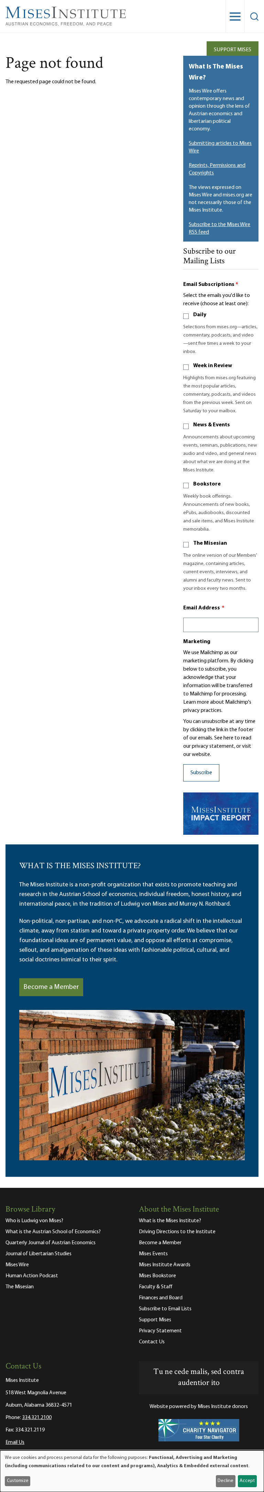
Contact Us (152, 1342)
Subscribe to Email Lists (165, 1309)
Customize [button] (18, 1480)
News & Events (211, 425)
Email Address (203, 608)
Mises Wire (17, 1265)
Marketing (196, 641)
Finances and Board (161, 1298)
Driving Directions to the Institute (177, 1232)
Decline (225, 1480)
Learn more (196, 702)
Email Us (15, 1442)
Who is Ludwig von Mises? (34, 1221)
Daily (199, 315)
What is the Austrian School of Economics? (53, 1232)
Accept (247, 1480)
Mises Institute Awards (164, 1265)
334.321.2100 (37, 1417)
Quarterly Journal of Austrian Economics (51, 1243)
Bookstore (207, 484)
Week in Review (212, 366)
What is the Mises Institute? (170, 1221)
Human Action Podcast (32, 1276)
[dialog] (132, 1471)
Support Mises (232, 50)
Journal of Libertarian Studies (39, 1254)
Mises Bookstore (157, 1276)
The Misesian (210, 543)
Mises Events (153, 1254)
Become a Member (51, 987)
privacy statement (213, 746)
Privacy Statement (160, 1331)
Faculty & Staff (156, 1287)
